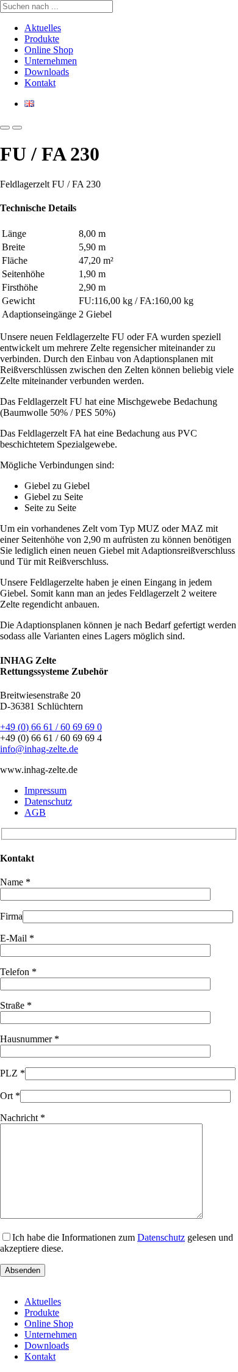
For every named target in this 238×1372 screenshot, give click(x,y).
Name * (15, 882)
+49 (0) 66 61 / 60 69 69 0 (51, 727)
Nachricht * (22, 1117)
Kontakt (40, 83)
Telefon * (18, 972)
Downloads (46, 72)
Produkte (41, 39)
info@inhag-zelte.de (39, 749)
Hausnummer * (29, 1039)
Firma (11, 916)
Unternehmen (50, 61)
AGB (35, 812)
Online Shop (48, 50)
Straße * (16, 1005)
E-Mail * (17, 938)
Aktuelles (42, 28)
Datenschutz (48, 801)
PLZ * (12, 1073)
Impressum (45, 790)
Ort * (10, 1096)
